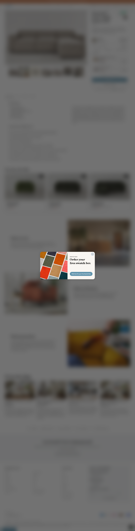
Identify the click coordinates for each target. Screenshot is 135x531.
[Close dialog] (92, 254)
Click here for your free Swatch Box (81, 274)
